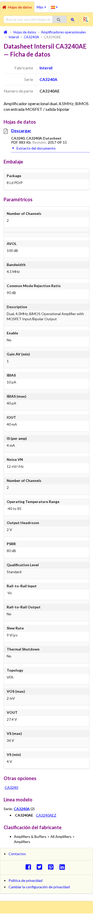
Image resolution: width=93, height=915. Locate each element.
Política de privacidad (25, 880)
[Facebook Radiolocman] (30, 867)
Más (43, 5)
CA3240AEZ (46, 815)
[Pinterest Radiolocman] (52, 867)
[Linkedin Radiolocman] (63, 867)
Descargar (21, 130)
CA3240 (11, 787)
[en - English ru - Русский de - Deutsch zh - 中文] (54, 7)
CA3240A (48, 79)
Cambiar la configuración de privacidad (39, 887)
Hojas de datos (20, 7)
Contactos (17, 854)
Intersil (46, 68)
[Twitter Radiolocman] (41, 867)
